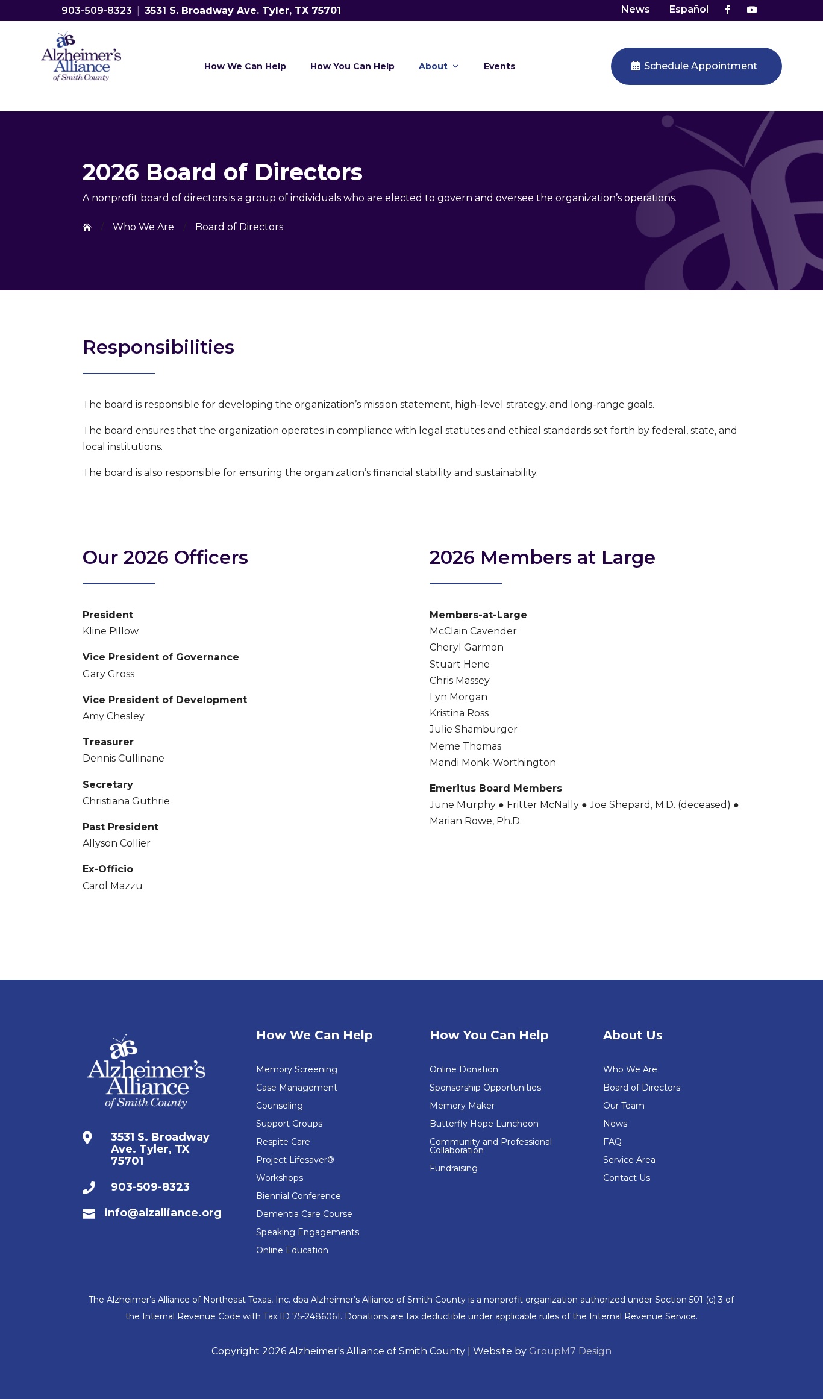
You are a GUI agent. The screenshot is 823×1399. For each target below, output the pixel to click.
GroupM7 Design (570, 1351)
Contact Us (626, 1178)
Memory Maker (462, 1106)
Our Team (624, 1106)
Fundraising (454, 1169)
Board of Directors (641, 1088)
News (635, 9)
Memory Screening (296, 1070)
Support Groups (289, 1124)
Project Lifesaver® (295, 1160)
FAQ (612, 1142)
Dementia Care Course (304, 1214)
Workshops (279, 1178)
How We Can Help (245, 66)
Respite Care (283, 1142)
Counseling (279, 1106)
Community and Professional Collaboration (491, 1147)
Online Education (292, 1251)
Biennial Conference (298, 1196)
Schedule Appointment (700, 66)
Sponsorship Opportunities (485, 1088)
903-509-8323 (96, 10)
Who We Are (630, 1070)
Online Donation (464, 1070)
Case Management (296, 1088)
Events (499, 66)
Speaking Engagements (307, 1233)
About (433, 66)
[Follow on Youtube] (752, 9)
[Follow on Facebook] (727, 9)
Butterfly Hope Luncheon (484, 1124)
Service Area (629, 1160)
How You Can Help (352, 66)
